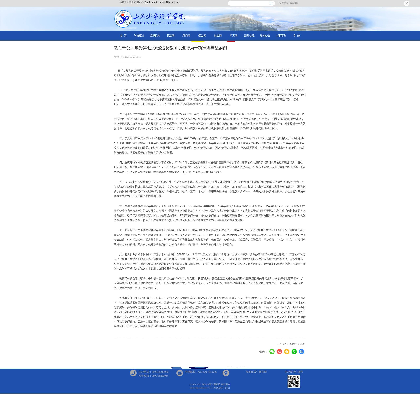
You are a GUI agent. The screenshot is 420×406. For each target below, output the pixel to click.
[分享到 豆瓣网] (294, 351)
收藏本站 (294, 3)
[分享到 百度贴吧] (301, 351)
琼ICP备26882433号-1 (201, 388)
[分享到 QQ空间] (287, 351)
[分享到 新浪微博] (279, 351)
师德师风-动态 (297, 344)
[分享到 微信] (272, 351)
